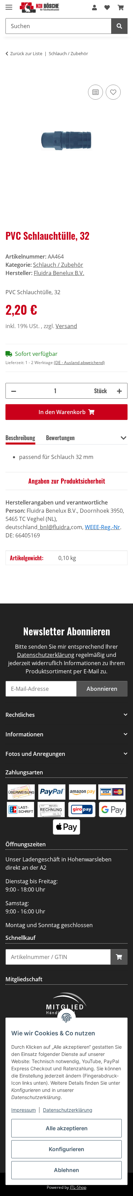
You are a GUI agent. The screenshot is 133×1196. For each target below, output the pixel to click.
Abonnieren (102, 689)
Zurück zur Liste (26, 53)
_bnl (43, 527)
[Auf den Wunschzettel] (113, 92)
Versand (66, 326)
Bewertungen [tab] (60, 438)
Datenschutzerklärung (67, 1110)
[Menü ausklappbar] (8, 4)
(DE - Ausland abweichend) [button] (79, 362)
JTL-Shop (78, 1187)
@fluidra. (59, 527)
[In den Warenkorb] (10, 75)
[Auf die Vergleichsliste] (95, 92)
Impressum (23, 1110)
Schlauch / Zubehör (58, 265)
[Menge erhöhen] (119, 390)
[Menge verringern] (13, 390)
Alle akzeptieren (67, 1128)
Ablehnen (66, 1170)
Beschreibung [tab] (20, 438)
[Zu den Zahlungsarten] (21, 791)
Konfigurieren (66, 1149)
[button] (94, 7)
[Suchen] (119, 26)
